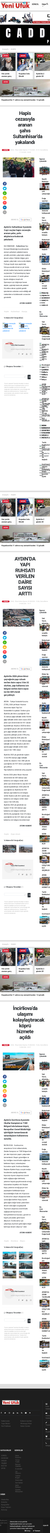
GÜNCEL (35, 4)
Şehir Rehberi (18, 1486)
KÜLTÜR (4, 1466)
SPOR (3, 1468)
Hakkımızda (5, 1421)
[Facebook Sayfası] (2, 1413)
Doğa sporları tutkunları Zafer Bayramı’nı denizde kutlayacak (46, 206)
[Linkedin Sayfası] (18, 1413)
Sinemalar (19, 1480)
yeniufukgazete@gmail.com (21, 349)
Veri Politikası (6, 1426)
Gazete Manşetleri (19, 1490)
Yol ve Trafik (17, 1461)
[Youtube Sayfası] (14, 1413)
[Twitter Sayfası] (6, 1413)
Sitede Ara (5, 1499)
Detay (28, 1531)
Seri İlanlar (19, 1483)
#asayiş (24, 311)
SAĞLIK (4, 1461)
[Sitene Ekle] (30, 1413)
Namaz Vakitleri (18, 1465)
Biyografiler (5, 1505)
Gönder (30, 377)
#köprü (22, 1241)
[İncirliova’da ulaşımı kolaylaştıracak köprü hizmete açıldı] (18, 1061)
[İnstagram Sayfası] (10, 1413)
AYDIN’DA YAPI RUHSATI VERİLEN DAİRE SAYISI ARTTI (45, 352)
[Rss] (22, 1413)
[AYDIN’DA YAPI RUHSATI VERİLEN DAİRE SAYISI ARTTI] (18, 618)
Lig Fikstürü (18, 1472)
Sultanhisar (21, 246)
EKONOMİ (4, 1458)
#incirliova (14, 1241)
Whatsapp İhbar (26, 1423)
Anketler (4, 1502)
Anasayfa (5, 49)
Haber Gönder (25, 1426)
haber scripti (4, 1528)
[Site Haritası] (26, 1413)
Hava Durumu (18, 1456)
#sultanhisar (15, 311)
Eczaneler (18, 1469)
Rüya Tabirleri (6, 1507)
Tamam (37, 1531)
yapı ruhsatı (17, 717)
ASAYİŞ (13, 49)
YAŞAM (13, 495)
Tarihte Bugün (17, 1477)
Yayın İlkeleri (5, 1423)
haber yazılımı (7, 1525)
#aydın (6, 311)
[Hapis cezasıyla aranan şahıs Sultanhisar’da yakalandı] (18, 167)
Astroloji (4, 1510)
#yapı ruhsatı (15, 834)
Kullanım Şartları (26, 1421)
